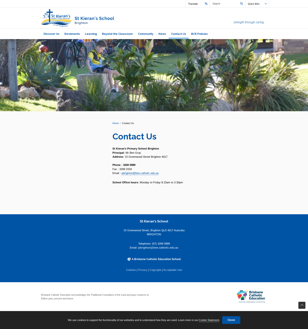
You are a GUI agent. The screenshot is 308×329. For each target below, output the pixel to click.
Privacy (142, 269)
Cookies (131, 269)
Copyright (155, 269)
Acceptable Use (172, 269)
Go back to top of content (301, 305)
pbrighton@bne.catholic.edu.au (140, 173)
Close (231, 319)
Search (241, 3)
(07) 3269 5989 (161, 243)
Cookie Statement (209, 320)
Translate (193, 3)
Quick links (254, 3)
